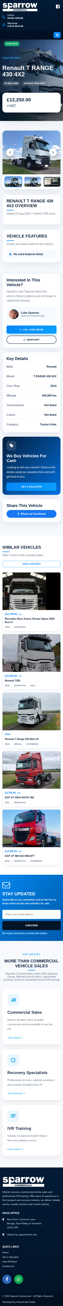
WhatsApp (33, 340)
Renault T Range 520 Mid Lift (22, 739)
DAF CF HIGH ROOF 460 (19, 797)
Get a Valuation (32, 487)
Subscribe (31, 925)
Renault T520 (12, 680)
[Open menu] (57, 35)
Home (5, 1252)
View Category (31, 564)
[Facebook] (58, 6)
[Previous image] (10, 152)
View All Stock (9, 1261)
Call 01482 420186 (33, 329)
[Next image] (53, 152)
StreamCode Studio (25, 1302)
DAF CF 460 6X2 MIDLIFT (19, 855)
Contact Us (8, 1266)
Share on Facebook (33, 513)
